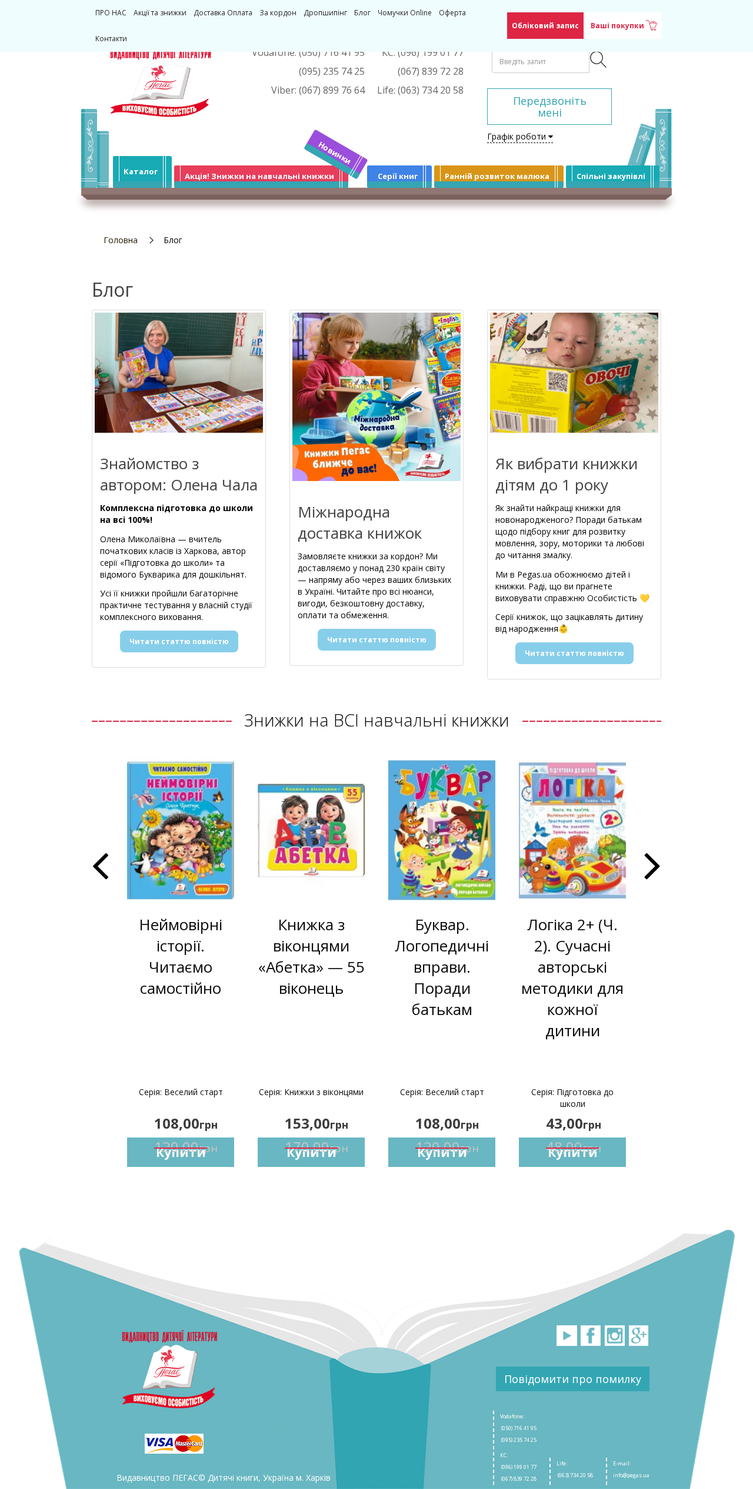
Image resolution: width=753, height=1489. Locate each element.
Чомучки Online (405, 13)
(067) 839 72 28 (518, 1479)
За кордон (277, 13)
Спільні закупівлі (611, 176)
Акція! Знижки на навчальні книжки (259, 176)
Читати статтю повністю (179, 641)
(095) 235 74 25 (518, 1440)
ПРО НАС (110, 13)
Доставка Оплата (223, 13)
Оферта (452, 13)
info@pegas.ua (631, 1475)
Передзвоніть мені (550, 107)
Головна (121, 240)
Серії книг (398, 176)
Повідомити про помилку (572, 1379)
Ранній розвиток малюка (497, 176)
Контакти (111, 39)
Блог (362, 13)
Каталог (141, 171)
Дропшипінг (325, 13)
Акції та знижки (160, 13)
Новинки (335, 153)
